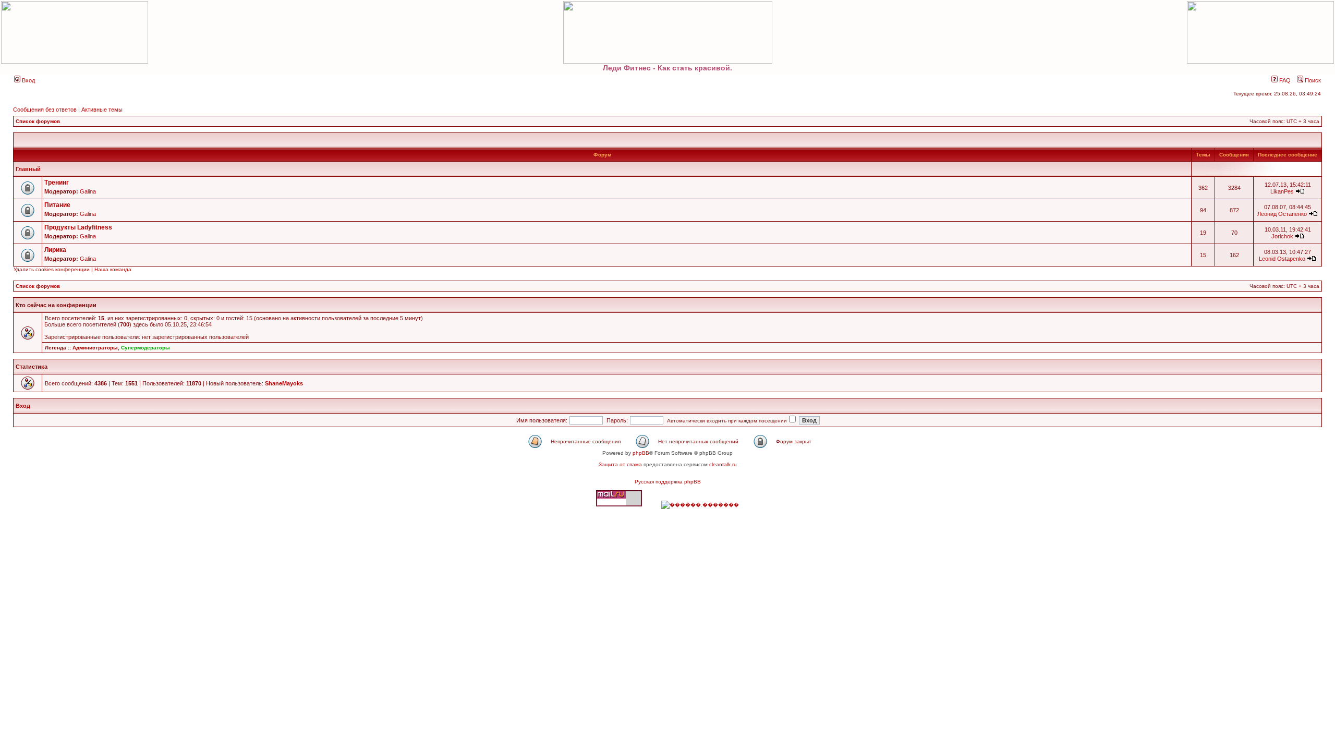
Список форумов (38, 121)
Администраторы (95, 347)
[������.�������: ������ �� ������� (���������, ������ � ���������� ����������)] (700, 505)
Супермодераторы (145, 347)
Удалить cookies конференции (52, 269)
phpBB (641, 453)
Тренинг (56, 182)
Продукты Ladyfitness (78, 227)
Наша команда (112, 269)
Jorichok (1282, 236)
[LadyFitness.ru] (667, 32)
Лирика (55, 249)
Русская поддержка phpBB (668, 481)
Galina (88, 191)
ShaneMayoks (284, 383)
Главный (28, 169)
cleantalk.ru (723, 464)
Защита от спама (620, 464)
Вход (27, 80)
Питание (57, 205)
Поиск (1312, 80)
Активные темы (102, 109)
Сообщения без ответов (45, 109)
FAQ (1284, 80)
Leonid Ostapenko (1282, 259)
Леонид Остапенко (1282, 214)
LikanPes (1282, 191)
